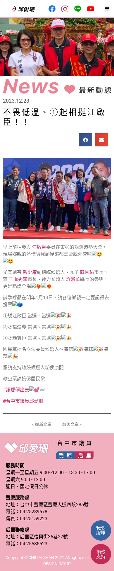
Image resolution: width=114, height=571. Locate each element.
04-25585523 (33, 544)
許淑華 (73, 279)
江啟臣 (39, 247)
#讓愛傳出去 (16, 390)
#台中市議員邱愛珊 (23, 401)
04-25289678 (33, 511)
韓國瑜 (87, 272)
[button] (85, 139)
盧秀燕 (20, 279)
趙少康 (30, 272)
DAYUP (64, 563)
